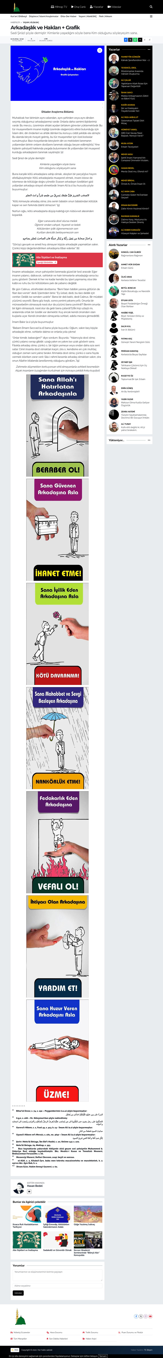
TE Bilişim (148, 1350)
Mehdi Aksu (127, 154)
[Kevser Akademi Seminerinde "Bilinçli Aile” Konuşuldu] (88, 1240)
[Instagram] (146, 1316)
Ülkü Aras (126, 277)
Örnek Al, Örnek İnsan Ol (133, 184)
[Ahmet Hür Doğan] (114, 266)
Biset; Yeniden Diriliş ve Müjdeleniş (132, 317)
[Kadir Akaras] (114, 107)
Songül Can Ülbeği (131, 252)
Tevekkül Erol (128, 68)
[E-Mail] (29, 1192)
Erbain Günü (127, 268)
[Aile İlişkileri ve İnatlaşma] (27, 1240)
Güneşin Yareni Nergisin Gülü (135, 342)
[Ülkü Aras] (114, 278)
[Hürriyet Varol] (114, 132)
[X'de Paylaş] (130, 40)
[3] (84, 174)
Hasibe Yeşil (127, 313)
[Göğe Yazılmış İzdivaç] (88, 1214)
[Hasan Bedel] (19, 1187)
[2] (62, 152)
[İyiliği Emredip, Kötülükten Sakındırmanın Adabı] (57, 1214)
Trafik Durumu (92, 1332)
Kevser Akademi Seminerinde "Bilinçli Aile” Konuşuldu (87, 1252)
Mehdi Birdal (128, 180)
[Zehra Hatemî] (114, 414)
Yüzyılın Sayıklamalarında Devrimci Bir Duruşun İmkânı (135, 416)
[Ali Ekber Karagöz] (114, 231)
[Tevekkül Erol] (114, 70)
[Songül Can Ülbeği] (114, 253)
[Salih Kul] (114, 328)
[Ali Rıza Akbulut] (114, 120)
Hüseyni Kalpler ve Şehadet (135, 233)
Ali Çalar (126, 80)
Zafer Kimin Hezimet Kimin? (135, 208)
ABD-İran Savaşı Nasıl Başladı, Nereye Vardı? (132, 134)
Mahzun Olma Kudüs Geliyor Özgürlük (135, 403)
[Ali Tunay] (114, 427)
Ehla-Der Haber (68, 16)
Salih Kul (126, 326)
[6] (78, 248)
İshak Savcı (127, 92)
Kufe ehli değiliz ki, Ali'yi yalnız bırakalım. (133, 428)
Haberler (15, 22)
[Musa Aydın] (114, 145)
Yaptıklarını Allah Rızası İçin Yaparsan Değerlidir (134, 84)
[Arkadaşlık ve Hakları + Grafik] (57, 73)
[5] (58, 205)
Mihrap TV (60, 6)
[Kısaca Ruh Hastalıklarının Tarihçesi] (27, 1214)
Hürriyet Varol (129, 130)
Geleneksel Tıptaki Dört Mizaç (132, 122)
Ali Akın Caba (128, 191)
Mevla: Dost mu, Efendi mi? (134, 171)
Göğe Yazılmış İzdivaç (84, 1224)
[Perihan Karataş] (114, 352)
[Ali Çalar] (114, 83)
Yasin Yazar (127, 399)
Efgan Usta (127, 300)
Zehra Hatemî (128, 412)
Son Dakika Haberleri (58, 1339)
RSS (16, 1350)
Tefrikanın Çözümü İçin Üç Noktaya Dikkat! (134, 366)
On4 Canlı (79, 6)
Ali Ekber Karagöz (130, 230)
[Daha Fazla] (140, 40)
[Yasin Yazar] (114, 402)
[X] (141, 1316)
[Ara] (151, 6)
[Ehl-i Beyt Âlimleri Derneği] (16, 7)
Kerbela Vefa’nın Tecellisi (133, 280)
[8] (97, 315)
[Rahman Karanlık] (114, 219)
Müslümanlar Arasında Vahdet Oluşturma (132, 72)
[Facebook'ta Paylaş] (126, 40)
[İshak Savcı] (114, 95)
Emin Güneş (127, 388)
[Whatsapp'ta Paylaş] (135, 40)
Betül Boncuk (128, 288)
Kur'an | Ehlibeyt (19, 16)
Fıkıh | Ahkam (105, 16)
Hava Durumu (56, 1332)
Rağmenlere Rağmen (132, 255)
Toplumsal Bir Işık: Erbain (133, 379)
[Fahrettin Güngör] (114, 58)
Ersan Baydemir (129, 205)
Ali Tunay (126, 424)
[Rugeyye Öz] (114, 377)
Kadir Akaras (128, 105)
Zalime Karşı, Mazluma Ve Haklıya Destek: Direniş (134, 221)
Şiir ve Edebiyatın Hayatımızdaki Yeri (130, 109)
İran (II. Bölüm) (128, 329)
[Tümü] (149, 49)
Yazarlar (98, 6)
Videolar (116, 6)
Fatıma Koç (126, 339)
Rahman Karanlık (130, 216)
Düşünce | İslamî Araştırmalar (43, 16)
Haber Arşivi (91, 1339)
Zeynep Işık (126, 362)
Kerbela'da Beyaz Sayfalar (134, 354)
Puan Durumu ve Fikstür (132, 1332)
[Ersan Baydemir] (114, 206)
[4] (18, 177)
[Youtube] (150, 1316)
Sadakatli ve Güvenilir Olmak (57, 1250)
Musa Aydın (127, 143)
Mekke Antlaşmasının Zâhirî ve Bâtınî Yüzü (134, 97)
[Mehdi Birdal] (114, 182)
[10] (98, 370)
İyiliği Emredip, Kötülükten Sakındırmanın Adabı (56, 1225)
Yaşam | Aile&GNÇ (88, 16)
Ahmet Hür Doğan (130, 264)
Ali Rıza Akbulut (129, 117)
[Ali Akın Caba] (114, 194)
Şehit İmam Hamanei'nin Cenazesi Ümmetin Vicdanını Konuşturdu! (135, 159)
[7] (72, 308)
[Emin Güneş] (114, 389)
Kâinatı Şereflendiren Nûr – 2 (135, 60)
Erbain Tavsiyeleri (129, 146)
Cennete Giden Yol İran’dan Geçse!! (134, 196)
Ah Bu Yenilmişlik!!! (130, 391)
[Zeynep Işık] (114, 365)
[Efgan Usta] (114, 303)
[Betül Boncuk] (114, 291)
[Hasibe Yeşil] (114, 315)
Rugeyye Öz (127, 376)
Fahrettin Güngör (130, 57)
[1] (92, 144)
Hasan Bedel (35, 1185)
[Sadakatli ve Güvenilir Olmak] (57, 1240)
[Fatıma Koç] (114, 340)
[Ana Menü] (151, 16)
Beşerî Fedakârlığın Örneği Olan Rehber (134, 305)
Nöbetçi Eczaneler (22, 1332)
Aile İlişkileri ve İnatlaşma (25, 1250)
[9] (78, 360)
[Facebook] (136, 1316)
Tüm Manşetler (20, 1339)
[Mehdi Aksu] (114, 157)
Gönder (18, 1293)
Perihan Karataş (129, 351)
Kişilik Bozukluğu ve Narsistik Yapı (135, 292)
